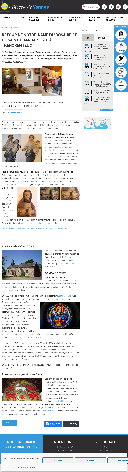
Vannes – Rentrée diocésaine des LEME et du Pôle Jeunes (102, 84)
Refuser (90, 460)
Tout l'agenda (107, 110)
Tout (88, 38)
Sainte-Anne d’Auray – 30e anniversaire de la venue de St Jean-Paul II (98, 100)
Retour (10, 423)
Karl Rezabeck (64, 401)
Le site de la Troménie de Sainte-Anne (21, 447)
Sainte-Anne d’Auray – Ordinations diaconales (103, 75)
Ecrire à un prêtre (107, 450)
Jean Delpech (48, 410)
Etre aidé (108, 447)
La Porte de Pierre (14, 112)
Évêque (101, 38)
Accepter (58, 460)
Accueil (4, 27)
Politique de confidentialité (27, 467)
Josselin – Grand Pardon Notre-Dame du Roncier (102, 57)
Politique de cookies (10, 467)
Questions (64, 442)
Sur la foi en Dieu (65, 450)
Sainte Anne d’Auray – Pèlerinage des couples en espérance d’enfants (98, 48)
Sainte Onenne (64, 295)
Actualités (14, 27)
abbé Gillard (66, 263)
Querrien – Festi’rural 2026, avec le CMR (102, 92)
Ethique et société (65, 447)
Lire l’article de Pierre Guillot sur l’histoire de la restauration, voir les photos (34, 228)
